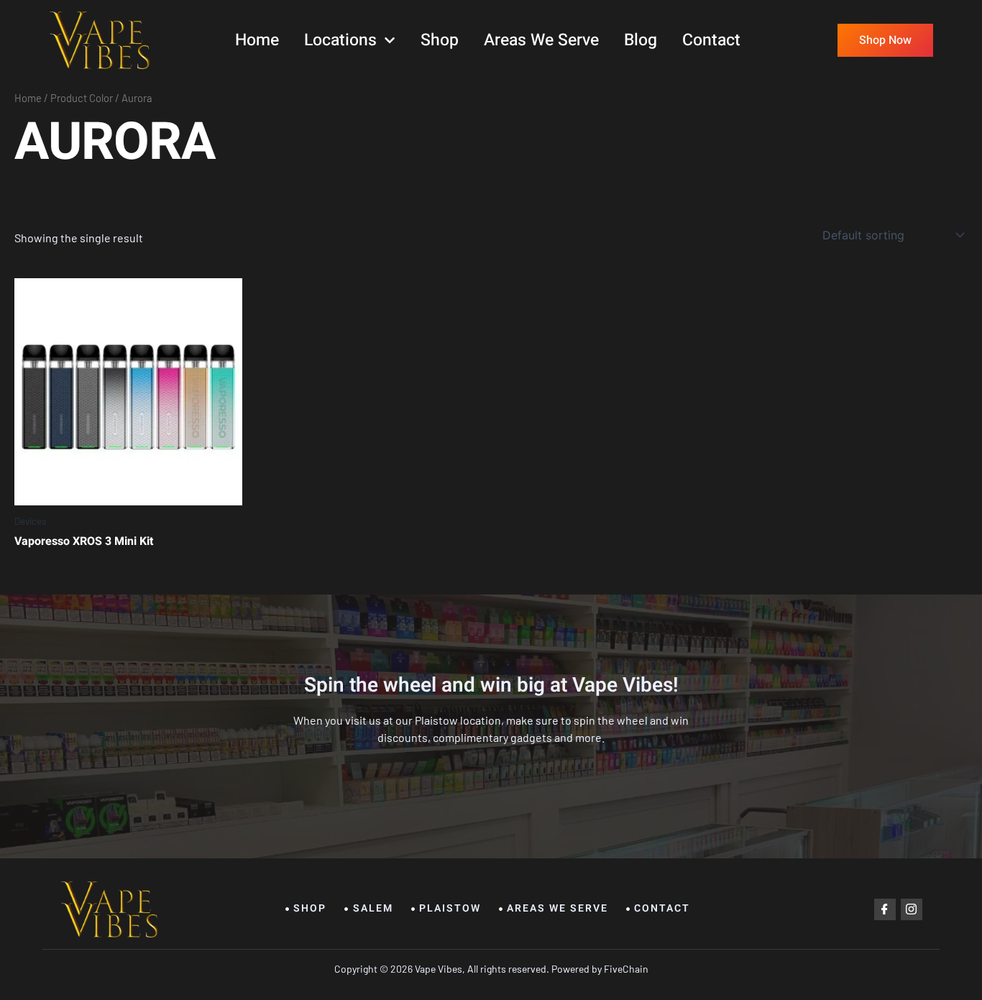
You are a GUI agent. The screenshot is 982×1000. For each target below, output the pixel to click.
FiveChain (625, 969)
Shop (440, 40)
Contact (711, 40)
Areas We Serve (541, 40)
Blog (640, 40)
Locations (340, 40)
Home (257, 40)
